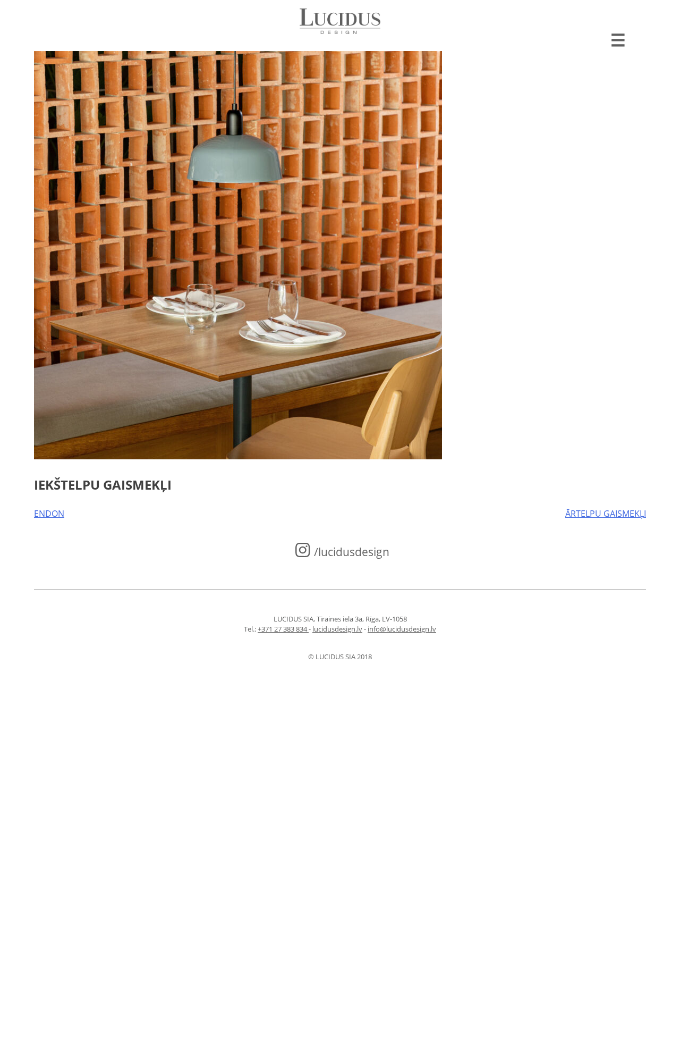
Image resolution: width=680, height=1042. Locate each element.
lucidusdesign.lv (337, 629)
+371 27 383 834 (283, 629)
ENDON (49, 513)
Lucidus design (340, 21)
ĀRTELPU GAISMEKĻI (605, 513)
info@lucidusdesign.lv (402, 629)
